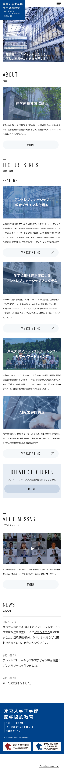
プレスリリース (12, 665)
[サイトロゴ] (12, 10)
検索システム (42, 632)
